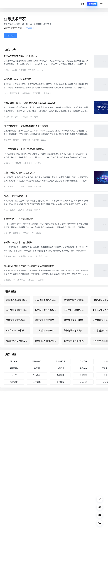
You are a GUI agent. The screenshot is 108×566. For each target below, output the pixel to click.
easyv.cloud (28, 28)
